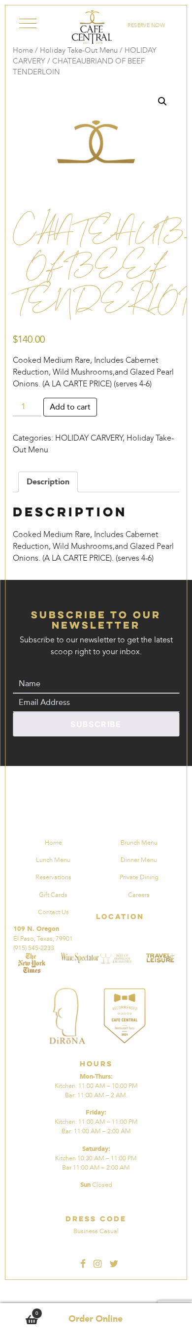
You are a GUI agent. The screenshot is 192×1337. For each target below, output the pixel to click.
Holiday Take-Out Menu (79, 50)
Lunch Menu (53, 859)
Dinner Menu (139, 859)
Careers (139, 894)
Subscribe (96, 724)
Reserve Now (146, 25)
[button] (162, 101)
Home (23, 50)
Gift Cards (53, 894)
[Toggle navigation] (27, 25)
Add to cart (70, 407)
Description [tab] (48, 481)
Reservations (53, 877)
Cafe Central (92, 27)
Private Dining (139, 877)
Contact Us (53, 912)
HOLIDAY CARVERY (89, 438)
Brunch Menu (139, 842)
